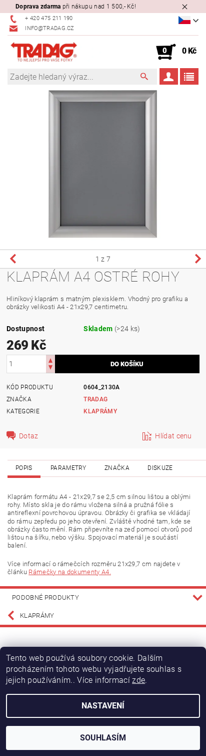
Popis (24, 467)
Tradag (96, 399)
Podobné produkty (45, 597)
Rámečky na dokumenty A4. (69, 572)
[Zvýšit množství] (50, 359)
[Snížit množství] (50, 368)
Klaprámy (100, 411)
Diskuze (160, 467)
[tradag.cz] (55, 52)
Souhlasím (103, 737)
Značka (117, 467)
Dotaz (28, 436)
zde (138, 680)
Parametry (68, 467)
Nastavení (103, 705)
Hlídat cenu (173, 436)
